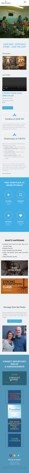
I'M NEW (8, 201)
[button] (25, 2)
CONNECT (20, 201)
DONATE (20, 222)
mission (8, 222)
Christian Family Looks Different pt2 (12, 94)
